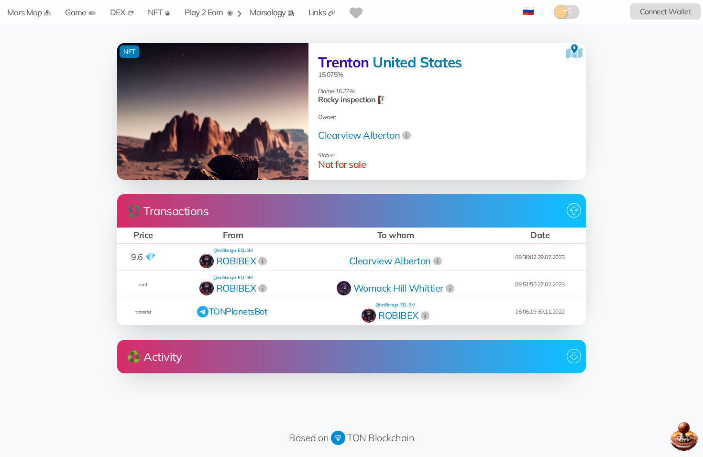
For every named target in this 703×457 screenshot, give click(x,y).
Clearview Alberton (359, 135)
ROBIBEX (236, 261)
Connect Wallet (665, 11)
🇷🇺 (528, 11)
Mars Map (24, 12)
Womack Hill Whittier (398, 288)
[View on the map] (574, 51)
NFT (155, 12)
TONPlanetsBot (238, 311)
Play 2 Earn (205, 12)
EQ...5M (245, 250)
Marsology (268, 12)
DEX (117, 12)
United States (417, 62)
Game (75, 12)
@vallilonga (224, 250)
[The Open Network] (338, 438)
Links (317, 12)
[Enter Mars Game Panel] (684, 436)
